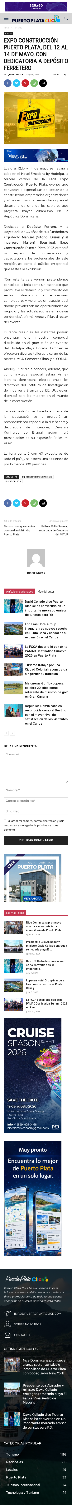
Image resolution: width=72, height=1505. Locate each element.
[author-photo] (36, 567)
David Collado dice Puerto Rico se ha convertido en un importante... (45, 965)
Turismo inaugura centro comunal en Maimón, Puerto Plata (19, 530)
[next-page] (12, 733)
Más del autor (46, 591)
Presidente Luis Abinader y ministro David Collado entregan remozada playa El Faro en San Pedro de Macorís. (45, 1394)
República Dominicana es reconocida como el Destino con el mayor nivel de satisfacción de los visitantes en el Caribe (46, 714)
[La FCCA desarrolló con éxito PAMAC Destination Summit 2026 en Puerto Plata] (13, 651)
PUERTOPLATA (13, 481)
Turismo (17, 27)
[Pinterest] (25, 83)
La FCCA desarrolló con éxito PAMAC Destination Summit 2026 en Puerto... (46, 1003)
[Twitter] (16, 83)
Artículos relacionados (19, 591)
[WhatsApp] (34, 83)
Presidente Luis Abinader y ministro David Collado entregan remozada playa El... (46, 945)
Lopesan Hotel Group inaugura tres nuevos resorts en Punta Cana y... (45, 984)
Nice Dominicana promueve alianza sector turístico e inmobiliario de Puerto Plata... (45, 926)
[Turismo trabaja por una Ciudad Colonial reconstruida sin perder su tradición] (13, 669)
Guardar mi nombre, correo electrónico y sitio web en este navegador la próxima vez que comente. (34, 825)
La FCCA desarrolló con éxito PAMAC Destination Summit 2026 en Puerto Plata (46, 651)
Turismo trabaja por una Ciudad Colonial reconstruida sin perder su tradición (46, 669)
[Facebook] (8, 83)
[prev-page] (6, 733)
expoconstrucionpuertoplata (37, 476)
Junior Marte (15, 74)
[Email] (43, 83)
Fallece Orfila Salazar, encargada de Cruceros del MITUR (53, 530)
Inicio (7, 27)
